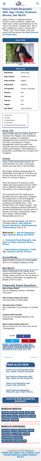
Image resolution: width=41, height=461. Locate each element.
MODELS (31, 430)
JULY (8, 416)
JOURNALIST (18, 437)
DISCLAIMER (21, 455)
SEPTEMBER (23, 416)
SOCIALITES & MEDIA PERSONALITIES (14, 441)
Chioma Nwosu (9, 227)
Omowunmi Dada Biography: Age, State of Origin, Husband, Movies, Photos (19, 242)
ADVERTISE (9, 455)
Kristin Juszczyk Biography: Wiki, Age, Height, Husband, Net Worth (20, 370)
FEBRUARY (13, 412)
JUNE (3, 416)
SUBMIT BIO (7, 453)
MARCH (21, 412)
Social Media (9, 120)
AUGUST (15, 416)
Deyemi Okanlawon (11, 225)
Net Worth (9, 123)
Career (7, 118)
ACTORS (14, 430)
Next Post (34, 357)
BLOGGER (26, 434)
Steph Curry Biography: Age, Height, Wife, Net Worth (18, 384)
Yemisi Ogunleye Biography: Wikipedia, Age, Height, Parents (19, 391)
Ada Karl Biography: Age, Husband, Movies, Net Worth (18, 234)
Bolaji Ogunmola (29, 225)
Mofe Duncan (32, 32)
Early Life (8, 115)
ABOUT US (19, 453)
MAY (32, 412)
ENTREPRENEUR (7, 437)
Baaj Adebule (25, 223)
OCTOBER (32, 416)
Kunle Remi (11, 34)
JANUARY (5, 412)
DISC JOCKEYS (16, 434)
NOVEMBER (5, 419)
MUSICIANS (6, 430)
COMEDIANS (6, 434)
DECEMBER (14, 419)
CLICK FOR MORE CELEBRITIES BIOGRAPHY (20, 400)
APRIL (27, 412)
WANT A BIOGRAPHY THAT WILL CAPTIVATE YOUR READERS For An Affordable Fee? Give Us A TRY (18, 347)
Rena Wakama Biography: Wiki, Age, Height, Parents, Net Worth (19, 377)
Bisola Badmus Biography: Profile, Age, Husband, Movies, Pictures (19, 250)
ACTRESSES (22, 430)
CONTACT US (32, 453)
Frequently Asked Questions (15, 125)
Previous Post (8, 357)
